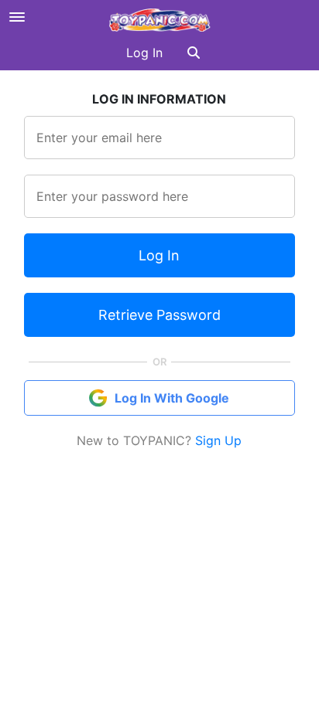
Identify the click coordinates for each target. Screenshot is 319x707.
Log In (144, 52)
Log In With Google (172, 398)
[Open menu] (17, 17)
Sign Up (218, 440)
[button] (193, 52)
